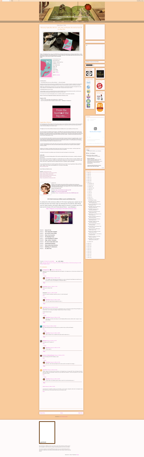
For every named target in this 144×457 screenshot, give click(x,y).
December (90, 183)
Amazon (57, 72)
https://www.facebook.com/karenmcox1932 (48, 175)
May (89, 194)
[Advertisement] (95, 32)
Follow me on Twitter (58, 21)
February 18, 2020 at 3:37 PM (59, 355)
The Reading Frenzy (46, 269)
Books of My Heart (90, 158)
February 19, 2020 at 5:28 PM (55, 378)
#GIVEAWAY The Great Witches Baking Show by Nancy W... (93, 239)
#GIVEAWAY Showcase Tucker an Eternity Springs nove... (94, 202)
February (90, 198)
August (89, 189)
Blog (88, 150)
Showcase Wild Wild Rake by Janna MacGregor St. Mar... (94, 204)
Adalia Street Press (50, 262)
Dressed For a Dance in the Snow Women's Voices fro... (94, 237)
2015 (88, 249)
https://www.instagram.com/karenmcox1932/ (48, 172)
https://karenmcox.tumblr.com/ (46, 176)
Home (41, 21)
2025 (88, 174)
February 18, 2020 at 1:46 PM (55, 299)
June (89, 192)
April (89, 195)
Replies (45, 297)
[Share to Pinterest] (62, 261)
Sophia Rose (48, 277)
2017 (88, 246)
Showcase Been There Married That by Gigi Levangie (94, 227)
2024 (88, 175)
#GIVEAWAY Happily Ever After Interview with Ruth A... (93, 222)
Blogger (77, 454)
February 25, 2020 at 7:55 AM (50, 386)
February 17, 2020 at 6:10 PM (52, 292)
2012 (88, 254)
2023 (88, 177)
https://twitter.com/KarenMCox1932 (46, 174)
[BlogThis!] (59, 261)
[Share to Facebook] (61, 261)
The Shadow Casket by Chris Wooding (93, 156)
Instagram (74, 21)
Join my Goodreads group (48, 21)
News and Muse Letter (44, 166)
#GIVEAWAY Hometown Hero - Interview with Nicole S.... (93, 209)
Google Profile (86, 21)
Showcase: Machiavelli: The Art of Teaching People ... (94, 224)
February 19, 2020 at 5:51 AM (52, 369)
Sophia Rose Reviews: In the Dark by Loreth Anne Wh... (94, 234)
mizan (44, 386)
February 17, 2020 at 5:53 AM (56, 269)
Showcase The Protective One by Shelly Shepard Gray (94, 212)
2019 (88, 243)
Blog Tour (54, 262)
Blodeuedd (45, 340)
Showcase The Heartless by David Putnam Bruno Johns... (94, 232)
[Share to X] (60, 261)
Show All (103, 167)
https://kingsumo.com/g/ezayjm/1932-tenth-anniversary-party (61, 208)
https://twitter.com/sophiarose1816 (61, 191)
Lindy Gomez (45, 307)
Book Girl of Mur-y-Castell (92, 155)
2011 (88, 255)
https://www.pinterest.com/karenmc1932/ (48, 177)
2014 (88, 251)
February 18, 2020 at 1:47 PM (55, 317)
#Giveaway (44, 262)
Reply (44, 273)
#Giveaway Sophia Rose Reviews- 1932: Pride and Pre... (94, 219)
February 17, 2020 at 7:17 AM (52, 286)
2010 (88, 257)
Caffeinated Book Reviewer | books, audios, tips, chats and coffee (94, 166)
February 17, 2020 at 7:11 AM (55, 277)
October (89, 186)
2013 (88, 252)
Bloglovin (80, 21)
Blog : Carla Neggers (91, 153)
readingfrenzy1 (98, 143)
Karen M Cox (59, 262)
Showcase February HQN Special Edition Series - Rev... (94, 229)
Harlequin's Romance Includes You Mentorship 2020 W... (94, 217)
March (89, 197)
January (89, 241)
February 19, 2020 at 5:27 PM (55, 347)
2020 (88, 182)
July (89, 191)
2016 (88, 248)
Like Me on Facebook (67, 21)
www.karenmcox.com (47, 171)
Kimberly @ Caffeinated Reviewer (48, 355)
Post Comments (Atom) (63, 416)
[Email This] (58, 261)
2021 (88, 180)
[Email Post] (56, 261)
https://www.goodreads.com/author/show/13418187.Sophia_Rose (67, 192)
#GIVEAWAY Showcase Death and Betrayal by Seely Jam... (94, 207)
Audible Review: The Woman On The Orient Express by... (94, 214)
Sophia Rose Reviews (65, 262)
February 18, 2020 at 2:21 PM (52, 340)
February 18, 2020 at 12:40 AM (53, 307)
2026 (88, 172)
